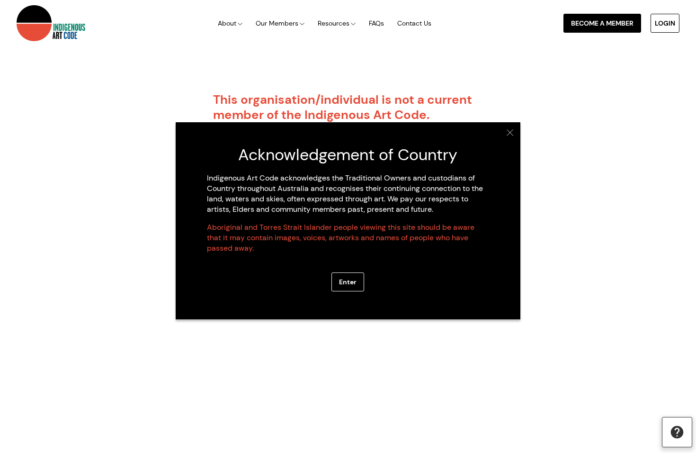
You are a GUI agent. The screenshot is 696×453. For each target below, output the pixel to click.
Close (510, 132)
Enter (348, 282)
